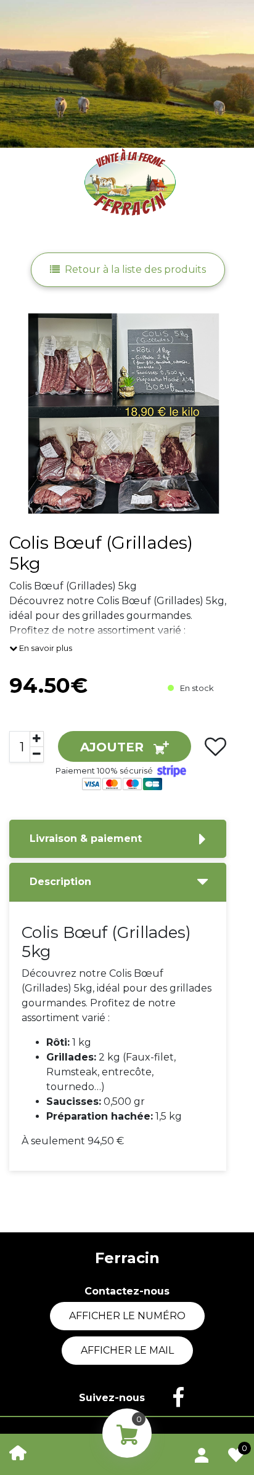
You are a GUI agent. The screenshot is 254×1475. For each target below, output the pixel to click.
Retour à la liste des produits (135, 269)
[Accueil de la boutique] (18, 1452)
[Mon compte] (201, 1453)
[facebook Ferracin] (172, 1398)
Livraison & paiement (86, 838)
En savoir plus (44, 648)
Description (60, 881)
